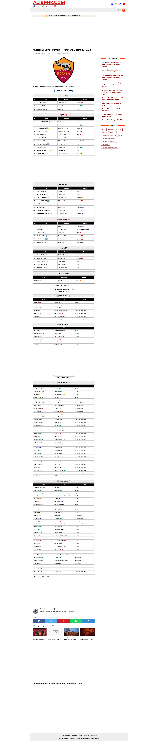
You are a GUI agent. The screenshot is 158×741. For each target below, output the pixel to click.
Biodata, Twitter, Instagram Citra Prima (112, 120)
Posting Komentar (66, 53)
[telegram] (88, 621)
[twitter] (51, 621)
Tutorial (84, 10)
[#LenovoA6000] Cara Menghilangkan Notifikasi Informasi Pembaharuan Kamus (112, 84)
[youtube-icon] (123, 4)
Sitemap (80, 735)
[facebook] (39, 621)
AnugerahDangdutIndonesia (109, 138)
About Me (67, 735)
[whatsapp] (76, 621)
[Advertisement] (64, 30)
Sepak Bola (62, 10)
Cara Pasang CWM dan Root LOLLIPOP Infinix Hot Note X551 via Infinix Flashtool (112, 77)
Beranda (35, 10)
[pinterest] (63, 621)
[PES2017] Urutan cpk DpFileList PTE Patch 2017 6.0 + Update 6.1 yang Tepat (112, 92)
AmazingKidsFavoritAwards (109, 135)
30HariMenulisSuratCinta (115, 129)
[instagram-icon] (116, 4)
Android (120, 135)
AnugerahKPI (105, 144)
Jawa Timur (52, 10)
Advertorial (112, 132)
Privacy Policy (94, 735)
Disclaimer (86, 735)
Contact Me (74, 735)
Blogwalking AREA (96, 10)
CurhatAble (43, 10)
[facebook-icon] (112, 4)
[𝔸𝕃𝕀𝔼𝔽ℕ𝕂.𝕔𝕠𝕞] (50, 4)
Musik (77, 10)
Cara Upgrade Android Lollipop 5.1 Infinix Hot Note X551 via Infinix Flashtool (111, 64)
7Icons (104, 132)
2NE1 (104, 129)
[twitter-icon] (120, 4)
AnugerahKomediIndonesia (109, 141)
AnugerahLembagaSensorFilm (109, 147)
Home (62, 735)
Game (70, 10)
